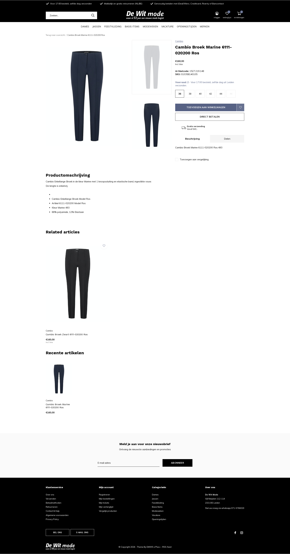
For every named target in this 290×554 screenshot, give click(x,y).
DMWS (150, 547)
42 (210, 93)
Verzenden (51, 498)
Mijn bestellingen (107, 498)
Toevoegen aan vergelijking (194, 159)
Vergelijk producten (108, 511)
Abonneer (177, 462)
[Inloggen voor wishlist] (240, 107)
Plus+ (157, 547)
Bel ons (57, 532)
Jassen (96, 26)
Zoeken (93, 15)
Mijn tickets (104, 503)
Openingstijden (187, 26)
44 (220, 93)
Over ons (50, 494)
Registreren (104, 494)
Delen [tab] (227, 138)
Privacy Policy (52, 519)
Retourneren (52, 507)
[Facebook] (235, 532)
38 (190, 93)
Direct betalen (210, 116)
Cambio (179, 41)
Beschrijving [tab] (192, 138)
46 (231, 93)
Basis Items (132, 26)
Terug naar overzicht (55, 35)
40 (200, 93)
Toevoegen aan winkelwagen (206, 107)
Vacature (167, 26)
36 (179, 93)
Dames (85, 26)
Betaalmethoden (53, 503)
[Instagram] (241, 532)
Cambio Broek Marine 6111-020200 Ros (58, 406)
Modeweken (150, 26)
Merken (204, 26)
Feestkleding (112, 26)
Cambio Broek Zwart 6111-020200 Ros (67, 334)
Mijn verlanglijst (106, 507)
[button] (153, 67)
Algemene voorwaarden (57, 515)
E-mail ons (82, 532)
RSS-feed (166, 547)
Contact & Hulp (53, 511)
